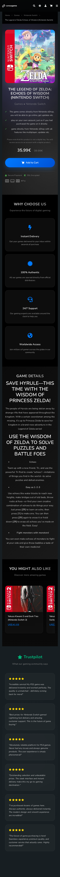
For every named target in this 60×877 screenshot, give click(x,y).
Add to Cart (32, 162)
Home (7, 15)
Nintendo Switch (30, 15)
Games (17, 15)
